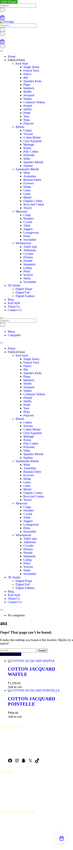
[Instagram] (17, 762)
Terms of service (10, 791)
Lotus (26, 193)
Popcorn (28, 123)
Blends (20, 127)
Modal (27, 197)
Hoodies (28, 218)
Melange (28, 144)
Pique (26, 84)
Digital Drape (24, 289)
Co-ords (28, 253)
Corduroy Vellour (34, 102)
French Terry (31, 70)
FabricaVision (16, 60)
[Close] (1, 317)
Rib (25, 77)
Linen (27, 190)
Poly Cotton (30, 151)
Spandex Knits (32, 81)
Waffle (27, 91)
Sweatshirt (29, 239)
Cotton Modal (31, 137)
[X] (30, 762)
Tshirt (26, 225)
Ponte (26, 112)
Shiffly (27, 109)
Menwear (21, 211)
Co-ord (27, 222)
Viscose (28, 134)
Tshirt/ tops (30, 246)
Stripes (27, 98)
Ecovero (28, 183)
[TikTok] (37, 762)
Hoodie (28, 260)
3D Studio (14, 285)
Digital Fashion (25, 296)
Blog (11, 299)
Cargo (27, 215)
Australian (29, 176)
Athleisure (29, 250)
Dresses (28, 257)
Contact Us (15, 310)
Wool (26, 172)
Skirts (26, 278)
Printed (27, 105)
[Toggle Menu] (1, 50)
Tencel (27, 208)
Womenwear (23, 243)
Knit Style (22, 63)
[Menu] (2, 34)
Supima (28, 165)
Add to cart (15, 687)
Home (11, 56)
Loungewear (31, 232)
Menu (11, 331)
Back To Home (11, 654)
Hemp (27, 186)
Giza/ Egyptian (32, 141)
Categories (14, 335)
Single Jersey (31, 67)
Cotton (27, 130)
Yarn (26, 116)
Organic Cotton (32, 201)
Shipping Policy (10, 798)
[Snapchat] (23, 762)
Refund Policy (9, 794)
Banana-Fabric (32, 179)
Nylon (27, 148)
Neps (26, 120)
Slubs (26, 158)
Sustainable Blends (27, 169)
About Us (14, 306)
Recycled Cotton (33, 204)
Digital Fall (22, 292)
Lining (27, 267)
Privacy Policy (9, 801)
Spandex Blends (33, 162)
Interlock (28, 88)
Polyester (29, 155)
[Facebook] (10, 762)
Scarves (28, 274)
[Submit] (2, 10)
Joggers (28, 229)
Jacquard (28, 95)
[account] (1, 13)
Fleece (27, 74)
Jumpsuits (29, 264)
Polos (26, 236)
